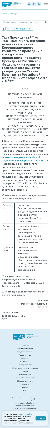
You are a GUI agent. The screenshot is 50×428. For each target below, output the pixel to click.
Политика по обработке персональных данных (25, 404)
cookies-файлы (25, 414)
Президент (14, 14)
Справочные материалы (25, 378)
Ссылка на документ (22, 29)
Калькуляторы (25, 374)
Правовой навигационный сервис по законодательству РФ (25, 399)
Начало (5, 14)
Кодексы (25, 345)
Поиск (25, 391)
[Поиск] (29, 4)
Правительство (25, 355)
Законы (25, 371)
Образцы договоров (25, 381)
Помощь (25, 387)
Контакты (25, 384)
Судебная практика (25, 348)
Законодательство (25, 365)
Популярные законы (25, 352)
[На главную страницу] (12, 4)
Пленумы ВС (25, 361)
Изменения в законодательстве (25, 368)
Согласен (40, 418)
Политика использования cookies (25, 408)
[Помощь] (34, 4)
